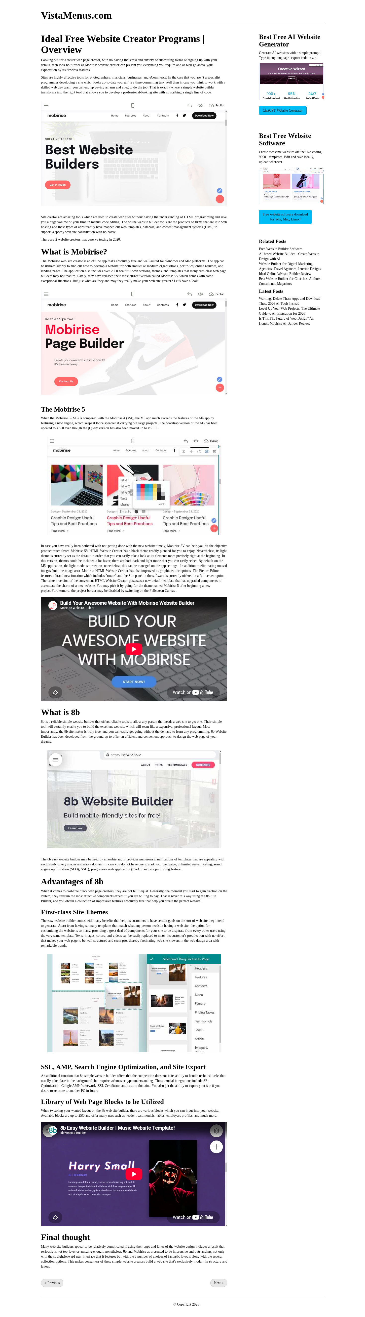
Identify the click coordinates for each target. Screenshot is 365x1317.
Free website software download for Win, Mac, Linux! (285, 216)
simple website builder (199, 87)
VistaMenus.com (76, 15)
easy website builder (66, 859)
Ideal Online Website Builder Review (285, 274)
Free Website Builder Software (280, 249)
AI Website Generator (289, 40)
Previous (52, 1283)
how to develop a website (100, 266)
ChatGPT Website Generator (283, 110)
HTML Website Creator (105, 551)
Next (218, 1283)
